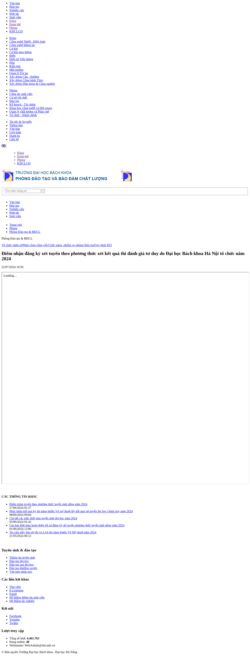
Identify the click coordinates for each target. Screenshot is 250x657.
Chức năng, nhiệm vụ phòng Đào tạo (71, 245)
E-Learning (16, 590)
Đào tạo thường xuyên (23, 568)
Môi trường (16, 69)
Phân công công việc (35, 245)
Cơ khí (13, 48)
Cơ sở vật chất (18, 97)
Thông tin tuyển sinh (22, 557)
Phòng (13, 28)
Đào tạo (14, 6)
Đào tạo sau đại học (21, 564)
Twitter (13, 623)
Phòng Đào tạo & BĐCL (24, 231)
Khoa (12, 20)
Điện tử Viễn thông (21, 59)
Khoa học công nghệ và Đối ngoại (30, 108)
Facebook (15, 616)
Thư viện (15, 587)
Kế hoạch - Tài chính (22, 104)
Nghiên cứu (16, 10)
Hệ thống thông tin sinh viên (27, 597)
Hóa (12, 62)
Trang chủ (15, 224)
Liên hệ (14, 139)
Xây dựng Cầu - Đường (24, 76)
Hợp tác (14, 13)
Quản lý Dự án (18, 73)
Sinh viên (15, 17)
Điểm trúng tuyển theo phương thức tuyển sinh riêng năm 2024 (48, 504)
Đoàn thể (15, 24)
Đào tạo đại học (19, 561)
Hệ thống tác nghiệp (21, 601)
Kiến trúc (15, 66)
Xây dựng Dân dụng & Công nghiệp (32, 83)
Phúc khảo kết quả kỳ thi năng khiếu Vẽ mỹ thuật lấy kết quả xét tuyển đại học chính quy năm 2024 (71, 511)
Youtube (14, 619)
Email (13, 594)
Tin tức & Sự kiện (20, 121)
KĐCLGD (16, 31)
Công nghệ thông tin (22, 45)
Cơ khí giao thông (20, 52)
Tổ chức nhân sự (12, 245)
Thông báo (16, 125)
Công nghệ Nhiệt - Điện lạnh (27, 41)
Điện (12, 55)
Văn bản (14, 3)
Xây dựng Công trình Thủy (26, 80)
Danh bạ (14, 135)
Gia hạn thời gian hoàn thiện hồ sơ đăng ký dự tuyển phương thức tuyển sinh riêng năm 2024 (66, 525)
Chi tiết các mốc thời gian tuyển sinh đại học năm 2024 (43, 518)
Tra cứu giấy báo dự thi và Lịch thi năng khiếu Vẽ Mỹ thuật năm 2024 (52, 532)
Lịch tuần (15, 132)
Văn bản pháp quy (20, 571)
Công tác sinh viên (20, 94)
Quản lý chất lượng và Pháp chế (29, 111)
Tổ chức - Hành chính (23, 115)
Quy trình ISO (103, 245)
